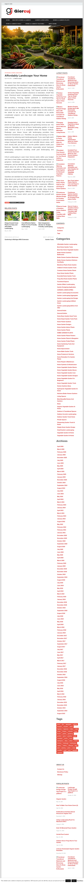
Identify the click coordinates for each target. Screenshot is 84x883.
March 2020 (60, 560)
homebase (59, 738)
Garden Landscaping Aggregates (67, 295)
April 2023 (60, 510)
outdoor (65, 745)
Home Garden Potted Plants (65, 341)
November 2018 (62, 605)
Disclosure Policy (62, 772)
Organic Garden (61, 799)
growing (70, 736)
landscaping (73, 743)
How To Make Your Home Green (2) (67, 805)
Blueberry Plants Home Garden (67, 265)
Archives (60, 230)
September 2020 (62, 544)
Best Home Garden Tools (65, 247)
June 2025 (60, 463)
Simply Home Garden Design (66, 427)
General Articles (62, 313)
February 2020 (61, 563)
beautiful (65, 726)
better (71, 729)
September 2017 (62, 644)
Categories (60, 228)
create (76, 729)
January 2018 (61, 633)
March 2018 (60, 627)
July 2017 (60, 649)
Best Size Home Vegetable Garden (67, 250)
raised (73, 747)
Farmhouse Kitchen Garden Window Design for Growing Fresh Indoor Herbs (73, 196)
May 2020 (60, 555)
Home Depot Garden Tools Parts (67, 319)
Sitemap (59, 774)
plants (68, 747)
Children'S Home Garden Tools (66, 267)
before (71, 726)
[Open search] (78, 20)
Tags (58, 233)
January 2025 (61, 477)
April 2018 (60, 624)
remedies (59, 750)
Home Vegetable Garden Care (66, 373)
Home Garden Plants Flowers (66, 335)
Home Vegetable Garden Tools (66, 383)
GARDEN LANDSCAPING (42, 20)
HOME (8, 20)
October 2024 (61, 482)
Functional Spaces (63, 281)
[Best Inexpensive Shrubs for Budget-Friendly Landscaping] (46, 216)
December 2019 (62, 569)
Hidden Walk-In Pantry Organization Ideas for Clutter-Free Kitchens (73, 140)
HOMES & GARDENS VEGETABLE (35, 23)
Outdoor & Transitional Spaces (66, 411)
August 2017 (61, 646)
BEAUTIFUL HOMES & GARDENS (21, 20)
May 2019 (60, 588)
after (63, 724)
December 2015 (62, 702)
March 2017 (60, 660)
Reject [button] (74, 880)
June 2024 (60, 493)
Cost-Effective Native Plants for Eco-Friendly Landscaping (29, 224)
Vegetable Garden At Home (65, 432)
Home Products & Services (65, 354)
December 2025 (62, 457)
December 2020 (62, 535)
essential (70, 731)
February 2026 (61, 452)
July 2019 (60, 582)
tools (69, 750)
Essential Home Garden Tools (66, 276)
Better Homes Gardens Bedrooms (67, 257)
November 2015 (62, 705)
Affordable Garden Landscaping (13, 72)
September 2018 (62, 610)
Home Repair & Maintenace (65, 361)
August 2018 (61, 613)
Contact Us (60, 769)
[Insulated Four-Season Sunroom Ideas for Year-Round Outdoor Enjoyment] (61, 150)
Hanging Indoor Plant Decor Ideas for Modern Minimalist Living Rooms (73, 126)
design (59, 731)
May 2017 (60, 655)
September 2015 (62, 710)
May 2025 (60, 466)
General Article (61, 310)
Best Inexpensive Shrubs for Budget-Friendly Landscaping (45, 224)
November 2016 (62, 671)
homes (66, 738)
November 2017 (62, 638)
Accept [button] (68, 880)
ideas (66, 740)
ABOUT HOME (53, 23)
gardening (70, 733)
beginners (65, 729)
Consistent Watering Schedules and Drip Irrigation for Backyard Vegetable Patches (73, 169)
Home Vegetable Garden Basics (67, 367)
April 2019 (60, 591)
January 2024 (61, 507)
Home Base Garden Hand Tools (67, 316)
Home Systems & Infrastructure (67, 364)
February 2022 (61, 527)
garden (64, 733)
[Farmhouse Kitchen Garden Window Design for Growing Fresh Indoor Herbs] (61, 192)
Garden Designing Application (66, 287)
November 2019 (62, 571)
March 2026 (60, 449)
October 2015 (61, 708)
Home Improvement (63, 348)
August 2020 (61, 546)
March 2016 (60, 694)
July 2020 (60, 549)
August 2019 (61, 580)
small (65, 750)
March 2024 (60, 502)
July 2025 (60, 460)
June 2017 (60, 652)
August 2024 (61, 488)
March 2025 (60, 471)
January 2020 (61, 566)
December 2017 (62, 635)
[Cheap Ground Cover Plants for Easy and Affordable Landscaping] (12, 216)
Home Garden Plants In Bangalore (67, 338)
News (59, 404)
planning (70, 745)
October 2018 (61, 607)
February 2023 (61, 516)
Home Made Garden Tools (65, 351)
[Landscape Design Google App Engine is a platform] (61, 787)
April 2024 (60, 499)
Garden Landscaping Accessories (67, 292)
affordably (13, 202)
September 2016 (62, 677)
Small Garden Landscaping (65, 430)
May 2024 (60, 496)
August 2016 (61, 680)
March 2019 (60, 594)
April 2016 (60, 691)
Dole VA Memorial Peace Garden (66, 828)
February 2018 (61, 630)
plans (76, 745)
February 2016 (61, 697)
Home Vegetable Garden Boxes (67, 370)
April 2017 (60, 658)
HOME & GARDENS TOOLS (13, 23)
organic (59, 745)
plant (58, 747)
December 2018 (62, 602)
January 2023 (61, 518)
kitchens (59, 743)
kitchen (76, 740)
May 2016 (60, 688)
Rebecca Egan (18, 78)
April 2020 (60, 557)
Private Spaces (62, 419)
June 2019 (60, 585)
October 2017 (61, 641)
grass (64, 736)
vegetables (60, 752)
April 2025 (60, 468)
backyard (59, 726)
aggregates (68, 724)
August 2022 (61, 521)
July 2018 (60, 616)
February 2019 (61, 596)
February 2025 (61, 474)
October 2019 (61, 574)
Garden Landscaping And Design (67, 298)
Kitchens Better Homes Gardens (67, 393)
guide (74, 736)
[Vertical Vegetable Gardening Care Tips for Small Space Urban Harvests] (61, 93)
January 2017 (61, 666)
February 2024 (61, 505)
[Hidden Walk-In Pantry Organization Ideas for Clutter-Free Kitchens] (61, 136)
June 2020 (60, 552)
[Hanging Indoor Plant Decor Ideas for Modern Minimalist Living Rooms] (61, 122)
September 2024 (62, 485)
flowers (59, 733)
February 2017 (61, 663)
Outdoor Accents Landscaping (66, 414)
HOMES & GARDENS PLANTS (61, 20)
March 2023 (60, 513)
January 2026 (61, 454)
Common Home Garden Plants (66, 270)
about (58, 724)
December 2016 (62, 669)
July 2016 (60, 683)
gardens (59, 736)
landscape (21, 202)
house (70, 738)
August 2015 (61, 713)
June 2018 (60, 619)
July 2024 (60, 491)
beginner (59, 729)
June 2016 (60, 685)
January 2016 (61, 699)
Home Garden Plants (63, 330)
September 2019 (62, 577)
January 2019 (61, 599)
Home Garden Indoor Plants (65, 327)
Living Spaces (61, 396)
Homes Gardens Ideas (64, 386)
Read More (80, 880)
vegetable (74, 750)
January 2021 (61, 532)
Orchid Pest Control (62, 834)
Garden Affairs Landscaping (66, 284)
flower (75, 731)
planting (63, 747)
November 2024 (62, 480)
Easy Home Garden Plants (65, 273)
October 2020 (61, 541)
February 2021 (61, 530)
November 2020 (62, 538)
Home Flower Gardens (64, 321)
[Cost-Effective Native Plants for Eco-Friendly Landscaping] (29, 216)
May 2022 (60, 524)
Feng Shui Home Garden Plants (67, 278)
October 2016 (61, 674)
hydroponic (60, 740)
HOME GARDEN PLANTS (65, 332)
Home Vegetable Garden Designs (67, 375)
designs (64, 731)
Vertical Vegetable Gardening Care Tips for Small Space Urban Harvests (73, 96)
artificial (75, 724)
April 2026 (60, 446)
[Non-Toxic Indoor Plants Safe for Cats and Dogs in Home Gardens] (61, 180)
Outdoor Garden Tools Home (66, 417)
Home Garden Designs (64, 324)
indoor (71, 740)
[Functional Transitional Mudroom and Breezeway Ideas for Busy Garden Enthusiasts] (61, 77)
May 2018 (60, 621)
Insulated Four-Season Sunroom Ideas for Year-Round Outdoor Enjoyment (73, 153)
